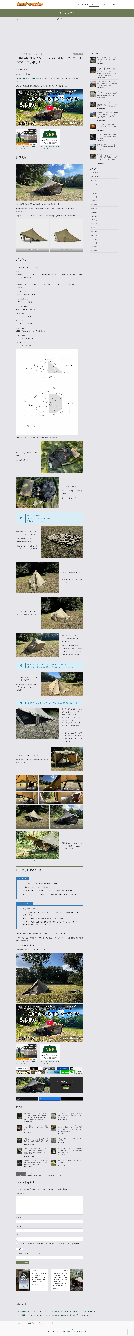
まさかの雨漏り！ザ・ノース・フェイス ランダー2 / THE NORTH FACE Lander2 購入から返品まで (48, 1311)
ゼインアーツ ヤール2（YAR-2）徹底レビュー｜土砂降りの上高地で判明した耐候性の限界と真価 (70, 1115)
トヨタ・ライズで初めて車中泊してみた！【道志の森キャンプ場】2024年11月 (106, 136)
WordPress (57, 1331)
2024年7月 (94, 235)
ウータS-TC (49, 1175)
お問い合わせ (32, 1323)
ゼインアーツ (58, 1175)
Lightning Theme (66, 1331)
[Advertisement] (67, 34)
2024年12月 (94, 220)
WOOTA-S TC (31, 1175)
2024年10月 (94, 227)
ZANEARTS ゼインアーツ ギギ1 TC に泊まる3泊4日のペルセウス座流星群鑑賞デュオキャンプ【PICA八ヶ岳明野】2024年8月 (36, 1139)
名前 (18, 1217)
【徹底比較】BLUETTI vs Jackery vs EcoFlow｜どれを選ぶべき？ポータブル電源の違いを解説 (107, 83)
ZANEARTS (40, 1175)
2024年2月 (94, 250)
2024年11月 (94, 223)
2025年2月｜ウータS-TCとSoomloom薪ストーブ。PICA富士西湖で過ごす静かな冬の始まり (36, 1127)
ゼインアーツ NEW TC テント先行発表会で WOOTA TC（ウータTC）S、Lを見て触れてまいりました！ (70, 1150)
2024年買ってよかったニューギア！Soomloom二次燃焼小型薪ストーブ (107, 126)
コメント (20, 1193)
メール (19, 1226)
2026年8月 (94, 193)
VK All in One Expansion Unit (79, 1331)
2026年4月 (94, 201)
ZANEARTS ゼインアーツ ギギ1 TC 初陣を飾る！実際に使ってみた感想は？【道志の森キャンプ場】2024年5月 (36, 1162)
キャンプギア (78, 53)
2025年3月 (94, 212)
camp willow (88, 1311)
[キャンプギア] (23, 1275)
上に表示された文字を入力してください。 (30, 1253)
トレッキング (94, 180)
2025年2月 (94, 216)
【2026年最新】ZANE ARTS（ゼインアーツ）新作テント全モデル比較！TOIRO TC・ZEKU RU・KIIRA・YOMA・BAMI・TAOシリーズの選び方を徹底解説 (107, 71)
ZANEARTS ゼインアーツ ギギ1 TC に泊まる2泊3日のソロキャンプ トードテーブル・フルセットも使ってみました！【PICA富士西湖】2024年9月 (108, 158)
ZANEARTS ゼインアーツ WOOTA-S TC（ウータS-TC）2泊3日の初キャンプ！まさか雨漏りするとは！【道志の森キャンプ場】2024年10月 (60, 1279)
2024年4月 (94, 243)
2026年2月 (94, 204)
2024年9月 (94, 231)
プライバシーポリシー (44, 1323)
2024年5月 (94, 239)
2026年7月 (94, 197)
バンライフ (94, 184)
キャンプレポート (96, 176)
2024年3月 (94, 247)
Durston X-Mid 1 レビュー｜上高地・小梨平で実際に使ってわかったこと (106, 59)
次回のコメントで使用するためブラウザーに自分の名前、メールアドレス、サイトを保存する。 (49, 1244)
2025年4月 (94, 208)
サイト (18, 1235)
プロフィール (21, 1323)
